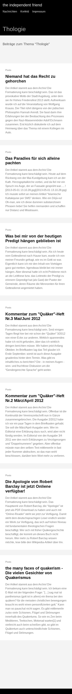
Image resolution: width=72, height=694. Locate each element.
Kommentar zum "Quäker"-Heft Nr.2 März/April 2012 (34, 398)
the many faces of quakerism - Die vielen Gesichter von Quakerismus (34, 573)
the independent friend (22, 5)
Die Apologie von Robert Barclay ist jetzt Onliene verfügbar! (28, 486)
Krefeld (24, 11)
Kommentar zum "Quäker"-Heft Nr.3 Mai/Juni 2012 (34, 316)
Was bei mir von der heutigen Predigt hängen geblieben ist (33, 238)
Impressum (38, 11)
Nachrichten (10, 11)
